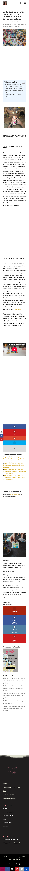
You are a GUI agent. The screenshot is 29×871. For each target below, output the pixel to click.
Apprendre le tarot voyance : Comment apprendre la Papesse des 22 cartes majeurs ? (14, 471)
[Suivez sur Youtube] (10, 864)
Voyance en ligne (7, 26)
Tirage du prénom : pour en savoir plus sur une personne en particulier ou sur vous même (15, 86)
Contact (5, 826)
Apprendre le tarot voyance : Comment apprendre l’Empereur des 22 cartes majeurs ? (14, 477)
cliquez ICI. (17, 309)
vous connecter (14, 494)
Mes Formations (8, 815)
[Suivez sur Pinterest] (16, 864)
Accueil (5, 808)
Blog (4, 819)
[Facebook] (7, 869)
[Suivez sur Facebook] (13, 864)
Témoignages (7, 822)
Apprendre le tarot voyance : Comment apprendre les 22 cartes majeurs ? (13, 465)
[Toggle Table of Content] (23, 82)
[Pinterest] (17, 869)
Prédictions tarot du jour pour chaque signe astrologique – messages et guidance (14, 681)
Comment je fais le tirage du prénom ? (13, 95)
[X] (12, 869)
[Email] (21, 869)
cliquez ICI (21, 321)
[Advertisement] (14, 64)
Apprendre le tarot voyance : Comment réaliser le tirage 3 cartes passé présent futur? (14, 459)
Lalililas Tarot (8, 22)
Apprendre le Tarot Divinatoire (18, 24)
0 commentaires (16, 26)
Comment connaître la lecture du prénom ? (15, 91)
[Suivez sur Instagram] (19, 864)
